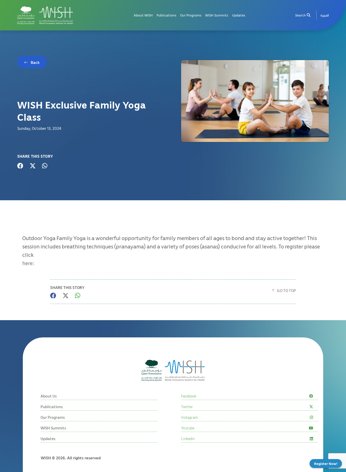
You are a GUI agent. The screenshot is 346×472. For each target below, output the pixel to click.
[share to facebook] (20, 166)
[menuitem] (324, 15)
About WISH (143, 15)
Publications (166, 15)
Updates (238, 15)
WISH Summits (216, 15)
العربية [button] (324, 15)
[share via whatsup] (44, 166)
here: (28, 263)
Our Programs (190, 15)
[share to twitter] (33, 166)
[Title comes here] (45, 15)
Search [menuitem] (300, 15)
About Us (49, 395)
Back (35, 62)
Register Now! (325, 463)
